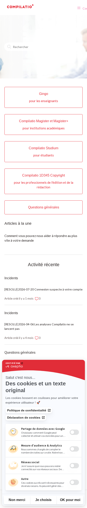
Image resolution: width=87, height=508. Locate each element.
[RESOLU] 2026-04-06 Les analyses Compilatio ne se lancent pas (39, 326)
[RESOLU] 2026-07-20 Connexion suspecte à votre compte (43, 289)
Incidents (11, 278)
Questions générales (19, 352)
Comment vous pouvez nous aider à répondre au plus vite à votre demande (40, 238)
